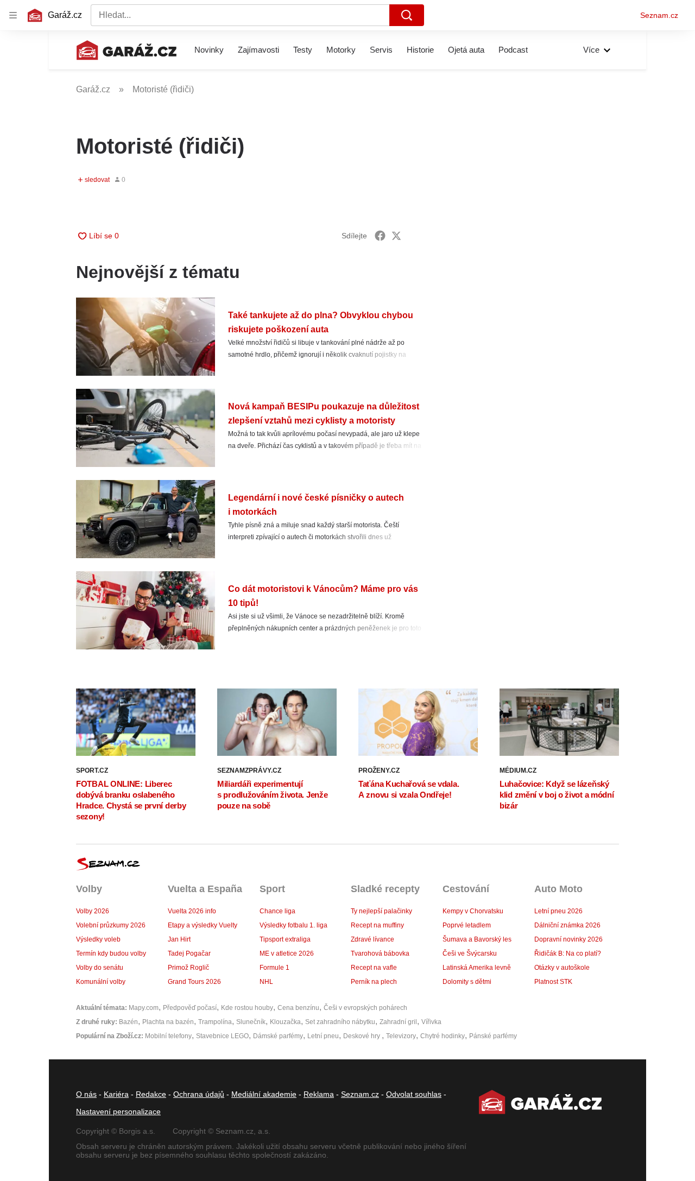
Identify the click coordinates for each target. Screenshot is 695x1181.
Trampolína (215, 1022)
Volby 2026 (92, 911)
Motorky (341, 49)
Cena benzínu (298, 1008)
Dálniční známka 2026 (567, 925)
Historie (420, 49)
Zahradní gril (398, 1022)
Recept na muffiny (377, 925)
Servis (381, 49)
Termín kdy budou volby (111, 953)
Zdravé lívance (372, 939)
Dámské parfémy (278, 1036)
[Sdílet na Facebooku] (380, 235)
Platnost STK (553, 982)
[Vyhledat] (406, 15)
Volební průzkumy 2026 (111, 925)
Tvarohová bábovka (380, 953)
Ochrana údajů (198, 1094)
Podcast (513, 49)
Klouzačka (285, 1022)
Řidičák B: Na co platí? (567, 953)
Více (591, 49)
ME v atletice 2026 (287, 953)
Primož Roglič (188, 967)
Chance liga (277, 911)
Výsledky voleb (98, 939)
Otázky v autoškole (562, 967)
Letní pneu (323, 1036)
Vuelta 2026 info (192, 911)
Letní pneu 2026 (558, 911)
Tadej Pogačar (189, 953)
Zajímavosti (258, 49)
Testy (302, 49)
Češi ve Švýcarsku (470, 953)
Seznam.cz (659, 15)
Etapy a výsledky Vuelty (202, 925)
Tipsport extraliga (285, 939)
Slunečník (251, 1022)
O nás (86, 1094)
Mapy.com (144, 1008)
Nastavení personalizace (118, 1111)
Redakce (151, 1094)
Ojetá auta (466, 49)
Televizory (401, 1036)
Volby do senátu (99, 967)
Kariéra (116, 1094)
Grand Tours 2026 (194, 982)
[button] (145, 337)
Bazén (128, 1022)
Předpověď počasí (190, 1008)
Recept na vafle (374, 967)
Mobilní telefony (168, 1036)
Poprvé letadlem (467, 925)
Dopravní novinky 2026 (568, 939)
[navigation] (13, 15)
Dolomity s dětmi (467, 982)
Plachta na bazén (168, 1022)
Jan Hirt (179, 939)
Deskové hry (362, 1036)
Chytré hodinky (442, 1036)
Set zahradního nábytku (340, 1022)
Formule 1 (274, 967)
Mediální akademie (263, 1094)
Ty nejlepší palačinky (381, 911)
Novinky (209, 49)
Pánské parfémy (493, 1036)
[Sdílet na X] (396, 235)
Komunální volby (100, 982)
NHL (266, 982)
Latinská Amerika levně (477, 967)
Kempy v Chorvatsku (473, 911)
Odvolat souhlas (413, 1094)
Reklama (319, 1094)
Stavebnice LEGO (222, 1036)
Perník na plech (374, 982)
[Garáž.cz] (126, 50)
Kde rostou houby (247, 1008)
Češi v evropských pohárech (365, 1008)
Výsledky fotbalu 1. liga (293, 925)
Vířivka (431, 1022)
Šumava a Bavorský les (477, 939)
